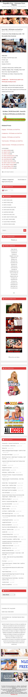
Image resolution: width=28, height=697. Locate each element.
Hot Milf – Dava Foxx (6, 506)
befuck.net (5, 627)
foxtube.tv (11, 634)
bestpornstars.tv (22, 629)
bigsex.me (23, 630)
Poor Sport (4, 561)
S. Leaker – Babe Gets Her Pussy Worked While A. (12, 556)
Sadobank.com (14, 257)
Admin (4, 30)
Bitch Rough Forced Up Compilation (9, 490)
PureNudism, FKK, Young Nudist (8, 608)
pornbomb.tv (18, 639)
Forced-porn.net (14, 250)
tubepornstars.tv (15, 642)
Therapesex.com (14, 282)
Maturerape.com (14, 286)
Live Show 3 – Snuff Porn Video (8, 511)
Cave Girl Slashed (6, 492)
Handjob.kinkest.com (14, 271)
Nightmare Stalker (6, 508)
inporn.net (20, 637)
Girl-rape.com (14, 281)
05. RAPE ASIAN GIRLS (7, 157)
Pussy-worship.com (14, 272)
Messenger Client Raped (7, 454)
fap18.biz (4, 624)
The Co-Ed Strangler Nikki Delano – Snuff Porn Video (13, 515)
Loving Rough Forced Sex (7, 520)
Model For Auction (6, 470)
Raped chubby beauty (6, 571)
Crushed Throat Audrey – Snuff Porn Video (11, 539)
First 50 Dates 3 (22, 179)
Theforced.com (14, 266)
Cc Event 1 (4, 465)
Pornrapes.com (14, 277)
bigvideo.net (5, 632)
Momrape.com (14, 264)
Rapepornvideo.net (14, 276)
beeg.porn (16, 629)
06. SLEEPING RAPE (7, 159)
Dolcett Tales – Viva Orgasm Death (9, 482)
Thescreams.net (14, 267)
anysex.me (22, 627)
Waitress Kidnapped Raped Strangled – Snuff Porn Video (14, 450)
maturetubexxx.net (5, 639)
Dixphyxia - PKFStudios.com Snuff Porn (11, 137)
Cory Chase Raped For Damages (9, 487)
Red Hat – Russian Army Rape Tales (9, 501)
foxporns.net (13, 624)
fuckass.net (7, 635)
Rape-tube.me (14, 249)
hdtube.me (15, 637)
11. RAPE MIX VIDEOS (7, 168)
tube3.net (9, 642)
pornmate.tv (23, 639)
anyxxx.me (17, 625)
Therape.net (14, 254)
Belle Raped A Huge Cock (7, 513)
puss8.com (6, 640)
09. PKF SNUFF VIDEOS (8, 164)
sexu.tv (5, 642)
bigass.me (13, 630)
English (6, 190)
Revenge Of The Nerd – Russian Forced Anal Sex (12, 474)
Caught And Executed (6, 522)
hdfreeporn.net (13, 635)
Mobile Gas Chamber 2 (7, 499)
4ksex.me (18, 624)
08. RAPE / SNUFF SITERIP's (9, 162)
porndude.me (11, 625)
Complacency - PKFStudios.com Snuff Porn (12, 133)
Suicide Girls (4, 531)
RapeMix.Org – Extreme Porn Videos (14, 4)
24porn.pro (5, 625)
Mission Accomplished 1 (7, 584)
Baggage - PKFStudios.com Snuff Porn (11, 129)
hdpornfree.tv (20, 635)
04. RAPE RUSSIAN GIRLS (8, 155)
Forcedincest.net (14, 287)
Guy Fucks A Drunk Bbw (7, 503)
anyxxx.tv (4, 629)
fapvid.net (23, 632)
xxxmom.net (13, 644)
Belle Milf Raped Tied (6, 548)
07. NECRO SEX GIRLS (7, 161)
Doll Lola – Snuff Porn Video (8, 529)
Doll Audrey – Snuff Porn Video (8, 472)
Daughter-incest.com (14, 256)
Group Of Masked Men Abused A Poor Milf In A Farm (12, 567)
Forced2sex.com (14, 262)
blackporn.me (11, 632)
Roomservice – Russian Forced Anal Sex (10, 443)
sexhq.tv (22, 640)
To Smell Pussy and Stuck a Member (9, 536)
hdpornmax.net (9, 637)
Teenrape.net (14, 269)
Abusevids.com (14, 261)
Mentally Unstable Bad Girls (8, 550)
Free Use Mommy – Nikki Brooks (9, 445)
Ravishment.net (14, 279)
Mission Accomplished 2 (7, 524)
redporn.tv (18, 640)
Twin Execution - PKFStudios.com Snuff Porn (12, 141)
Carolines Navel (5, 582)
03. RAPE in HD (5, 153)
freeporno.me (16, 634)
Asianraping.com (14, 284)
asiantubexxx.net (10, 629)
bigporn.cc (18, 630)
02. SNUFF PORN (6, 152)
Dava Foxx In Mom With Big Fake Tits (10, 527)
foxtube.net (6, 634)
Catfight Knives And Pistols (7, 545)
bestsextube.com (6, 630)
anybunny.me (16, 627)
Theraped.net (14, 252)
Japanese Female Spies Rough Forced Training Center (13, 461)
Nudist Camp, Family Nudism (8, 611)
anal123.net (10, 627)
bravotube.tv (22, 625)
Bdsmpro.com (14, 259)
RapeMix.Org (14, 694)
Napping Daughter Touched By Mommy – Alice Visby (13, 478)
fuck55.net (22, 634)
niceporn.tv (12, 639)
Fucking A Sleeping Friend (7, 534)
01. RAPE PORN (6, 150)
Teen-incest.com (14, 274)
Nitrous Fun (4, 448)
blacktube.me (17, 632)
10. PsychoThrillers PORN (8, 166)
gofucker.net (23, 624)
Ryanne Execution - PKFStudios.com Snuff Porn (13, 144)
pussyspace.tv (12, 640)
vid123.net (22, 642)
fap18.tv (8, 624)
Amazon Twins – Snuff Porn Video (9, 485)
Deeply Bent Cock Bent (7, 467)
